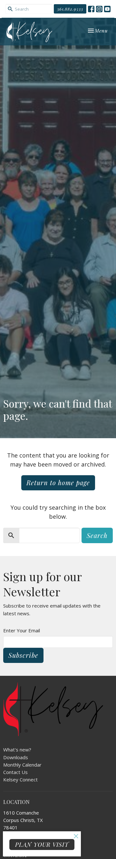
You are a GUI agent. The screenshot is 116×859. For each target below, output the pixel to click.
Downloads (15, 757)
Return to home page (58, 482)
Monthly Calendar (22, 764)
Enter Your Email (21, 630)
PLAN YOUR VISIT (42, 844)
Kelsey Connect (20, 779)
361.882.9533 (70, 9)
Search (97, 535)
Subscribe (23, 655)
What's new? (17, 749)
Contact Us (15, 772)
